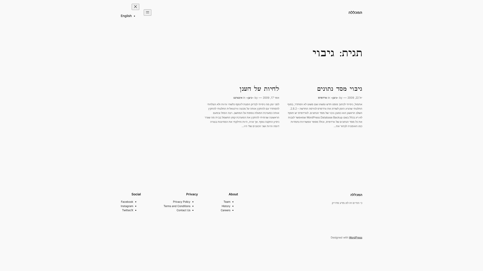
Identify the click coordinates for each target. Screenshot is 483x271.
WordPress (355, 237)
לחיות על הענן (259, 89)
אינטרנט (237, 97)
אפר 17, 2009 (271, 97)
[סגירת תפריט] (135, 7)
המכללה (355, 12)
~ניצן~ (334, 97)
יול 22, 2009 (355, 97)
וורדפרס (322, 97)
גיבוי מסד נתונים (339, 89)
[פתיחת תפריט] (147, 12)
